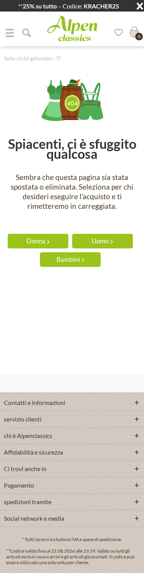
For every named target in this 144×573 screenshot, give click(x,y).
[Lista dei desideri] (116, 32)
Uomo (100, 241)
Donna (35, 241)
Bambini (68, 259)
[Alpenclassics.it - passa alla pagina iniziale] (72, 28)
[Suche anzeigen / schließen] (26, 32)
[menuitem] (9, 32)
